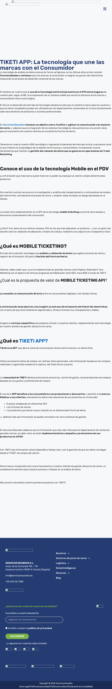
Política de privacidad (39, 686)
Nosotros (61, 553)
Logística (61, 563)
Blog (58, 578)
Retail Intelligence (66, 568)
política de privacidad (40, 628)
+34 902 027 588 (14, 581)
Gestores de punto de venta (71, 558)
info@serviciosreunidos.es (19, 575)
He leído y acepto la (30, 628)
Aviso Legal (24, 686)
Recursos (61, 573)
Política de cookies (58, 686)
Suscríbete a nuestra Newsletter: (22, 613)
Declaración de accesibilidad (80, 686)
